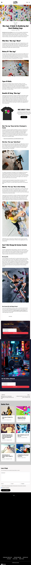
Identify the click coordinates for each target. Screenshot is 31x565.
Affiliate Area (15, 558)
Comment (3, 472)
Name (2, 483)
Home (14, 22)
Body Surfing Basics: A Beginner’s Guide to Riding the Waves (7, 456)
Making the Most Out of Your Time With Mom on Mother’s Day (23, 396)
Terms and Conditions (17, 557)
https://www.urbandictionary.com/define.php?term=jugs (13, 138)
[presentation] (8, 410)
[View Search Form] (29, 2)
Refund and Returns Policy (7, 557)
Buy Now (24, 117)
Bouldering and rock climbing (7, 32)
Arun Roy (13, 30)
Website (22, 483)
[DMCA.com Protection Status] (15, 564)
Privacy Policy (21, 558)
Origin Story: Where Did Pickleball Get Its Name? (22, 418)
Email (12, 483)
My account (9, 558)
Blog (16, 22)
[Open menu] (2, 2)
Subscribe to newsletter (5, 487)
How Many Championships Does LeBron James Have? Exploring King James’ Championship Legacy (7, 436)
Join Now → (15, 333)
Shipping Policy (25, 557)
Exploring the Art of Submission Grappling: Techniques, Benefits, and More (7, 396)
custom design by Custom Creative (19, 310)
